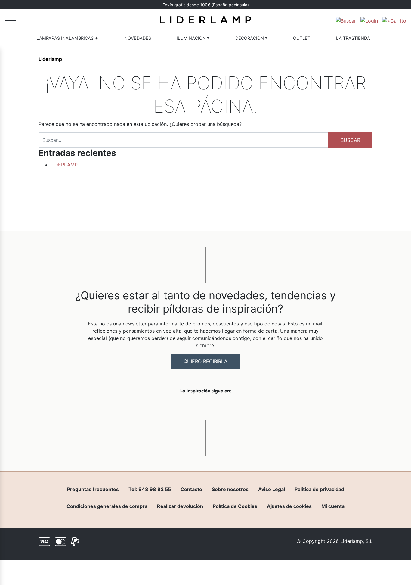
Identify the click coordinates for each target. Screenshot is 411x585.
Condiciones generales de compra (106, 506)
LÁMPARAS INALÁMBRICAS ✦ (67, 38)
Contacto (191, 489)
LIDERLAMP (64, 165)
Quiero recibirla (205, 361)
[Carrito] (394, 19)
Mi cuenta (333, 506)
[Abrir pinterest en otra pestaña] (239, 406)
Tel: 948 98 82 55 (149, 489)
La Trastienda (353, 38)
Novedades (137, 38)
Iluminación (191, 38)
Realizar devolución (180, 506)
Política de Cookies (235, 506)
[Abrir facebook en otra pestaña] (172, 406)
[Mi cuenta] (369, 19)
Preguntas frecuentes (93, 489)
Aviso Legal (271, 489)
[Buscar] (346, 19)
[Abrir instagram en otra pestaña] (205, 406)
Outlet (301, 38)
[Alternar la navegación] (10, 18)
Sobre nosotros (230, 489)
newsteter (220, 5)
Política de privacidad (319, 489)
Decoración (249, 38)
